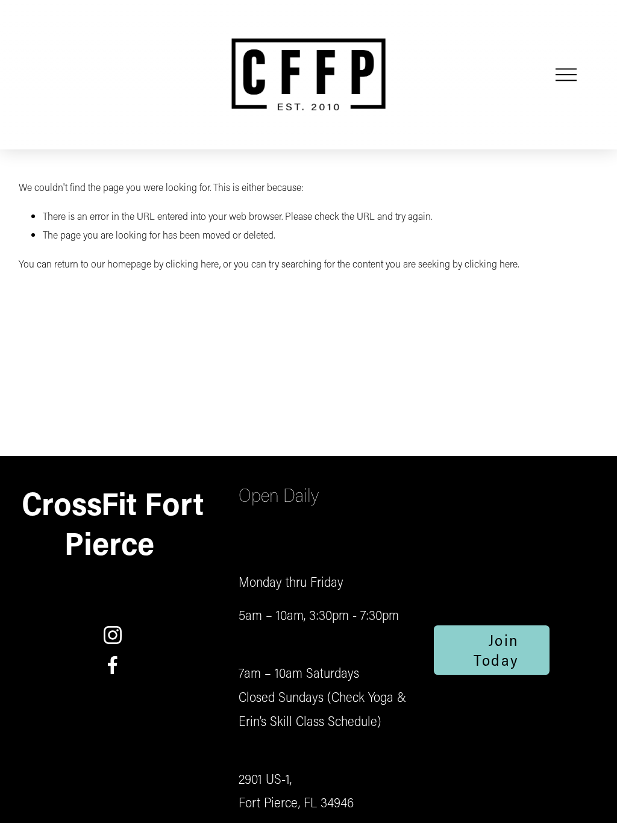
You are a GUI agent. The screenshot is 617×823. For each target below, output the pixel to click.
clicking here (192, 264)
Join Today (496, 650)
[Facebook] (112, 665)
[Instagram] (112, 635)
